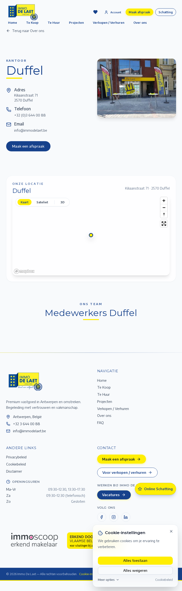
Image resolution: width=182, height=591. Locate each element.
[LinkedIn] (125, 516)
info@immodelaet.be (30, 130)
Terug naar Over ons (28, 30)
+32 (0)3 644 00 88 (30, 115)
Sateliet (42, 202)
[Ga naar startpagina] (25, 381)
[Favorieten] (95, 12)
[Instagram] (113, 516)
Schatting (166, 12)
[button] (91, 235)
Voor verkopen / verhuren (124, 472)
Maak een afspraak (28, 146)
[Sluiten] (171, 531)
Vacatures (111, 495)
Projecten (76, 22)
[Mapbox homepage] (24, 271)
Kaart (24, 202)
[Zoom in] (163, 200)
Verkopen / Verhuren (108, 22)
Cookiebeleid (164, 580)
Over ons (140, 22)
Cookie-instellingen (92, 574)
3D (62, 202)
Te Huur (54, 22)
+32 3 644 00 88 (26, 424)
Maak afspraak (139, 12)
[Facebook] (101, 516)
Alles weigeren (135, 570)
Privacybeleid (16, 457)
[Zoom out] (163, 207)
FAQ (100, 422)
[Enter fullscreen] (163, 223)
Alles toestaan (135, 560)
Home (102, 380)
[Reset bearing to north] (163, 214)
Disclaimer (14, 471)
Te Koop (104, 387)
